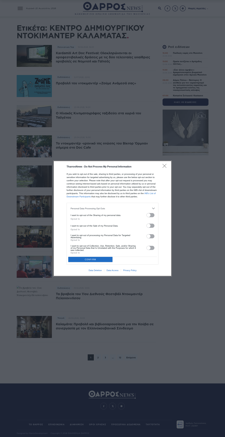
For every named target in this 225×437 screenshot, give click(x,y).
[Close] (165, 167)
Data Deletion (95, 270)
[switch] (150, 215)
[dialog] (112, 218)
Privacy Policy (130, 270)
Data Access (112, 270)
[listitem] (112, 208)
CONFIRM (90, 259)
